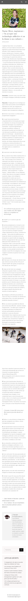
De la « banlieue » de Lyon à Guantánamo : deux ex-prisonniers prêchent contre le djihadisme (13, 505)
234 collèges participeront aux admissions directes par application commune (13, 583)
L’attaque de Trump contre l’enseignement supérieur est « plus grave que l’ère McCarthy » (13, 576)
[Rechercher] (21, 550)
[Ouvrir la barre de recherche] (22, 2)
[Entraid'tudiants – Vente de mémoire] (2, 2)
